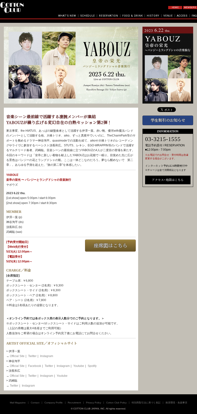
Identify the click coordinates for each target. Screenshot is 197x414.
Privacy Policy (93, 402)
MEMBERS (190, 7)
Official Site (17, 356)
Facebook (34, 366)
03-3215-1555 (163, 139)
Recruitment (74, 402)
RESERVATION (108, 15)
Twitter (32, 356)
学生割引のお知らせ (168, 120)
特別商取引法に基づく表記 (146, 402)
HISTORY (153, 15)
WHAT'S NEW (67, 15)
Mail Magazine (18, 402)
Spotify (92, 366)
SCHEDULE (87, 15)
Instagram (46, 356)
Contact (35, 402)
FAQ (194, 15)
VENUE (168, 15)
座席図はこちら (110, 245)
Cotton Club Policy (116, 402)
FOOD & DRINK (132, 15)
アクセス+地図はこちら (168, 180)
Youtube (78, 366)
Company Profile (53, 402)
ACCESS (182, 15)
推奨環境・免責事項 (176, 402)
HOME (175, 7)
